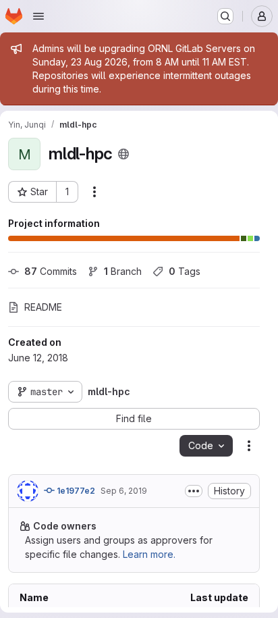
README (43, 307)
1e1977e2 (75, 491)
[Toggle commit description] (193, 491)
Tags (184, 271)
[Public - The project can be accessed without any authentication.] (123, 154)
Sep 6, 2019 (124, 491)
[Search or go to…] (225, 16)
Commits (50, 271)
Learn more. (149, 554)
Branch (123, 271)
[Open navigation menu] (38, 16)
